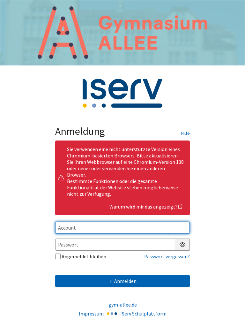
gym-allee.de (122, 304)
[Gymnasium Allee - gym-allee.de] (122, 32)
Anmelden (125, 281)
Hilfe (185, 133)
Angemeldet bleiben (84, 256)
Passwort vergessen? (167, 256)
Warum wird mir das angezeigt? (143, 206)
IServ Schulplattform (143, 313)
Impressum (91, 313)
